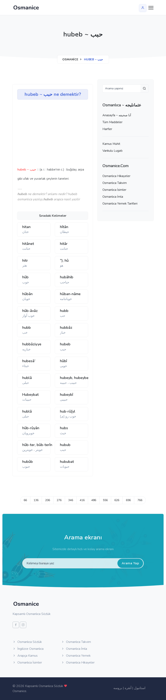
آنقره (128, 688)
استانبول (139, 688)
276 (59, 500)
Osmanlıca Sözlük (29, 642)
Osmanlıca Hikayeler (116, 176)
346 (70, 500)
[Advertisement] (80, 134)
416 (82, 500)
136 (36, 500)
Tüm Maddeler (112, 122)
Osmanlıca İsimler (114, 190)
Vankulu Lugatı (112, 151)
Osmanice (70, 59)
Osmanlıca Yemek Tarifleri (119, 204)
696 (128, 500)
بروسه (117, 688)
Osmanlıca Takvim (114, 183)
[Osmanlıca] (26, 7)
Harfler (107, 129)
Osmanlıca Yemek (78, 655)
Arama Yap (130, 563)
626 (116, 500)
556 (105, 500)
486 (93, 500)
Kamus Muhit (111, 144)
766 (139, 500)
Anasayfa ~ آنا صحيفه (116, 115)
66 (25, 500)
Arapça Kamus (27, 655)
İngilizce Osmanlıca (30, 649)
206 (47, 500)
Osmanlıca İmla (112, 197)
